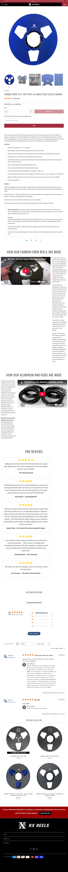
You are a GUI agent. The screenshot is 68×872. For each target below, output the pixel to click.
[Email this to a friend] (41, 240)
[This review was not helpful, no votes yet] (62, 714)
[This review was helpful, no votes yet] (59, 693)
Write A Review (34, 633)
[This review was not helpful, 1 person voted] (62, 693)
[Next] (61, 42)
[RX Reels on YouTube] (34, 849)
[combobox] (27, 643)
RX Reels (6, 90)
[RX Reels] (34, 4)
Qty (5, 108)
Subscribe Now (45, 813)
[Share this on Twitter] (27, 240)
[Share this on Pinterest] (36, 240)
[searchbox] (9, 644)
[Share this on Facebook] (31, 240)
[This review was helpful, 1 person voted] (59, 714)
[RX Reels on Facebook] (30, 849)
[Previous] (5, 42)
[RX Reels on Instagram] (37, 849)
